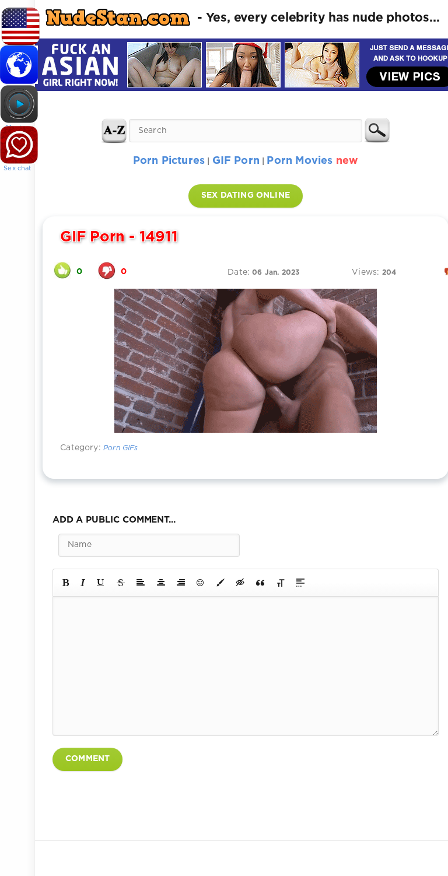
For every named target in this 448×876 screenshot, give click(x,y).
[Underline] (101, 582)
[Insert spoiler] (300, 582)
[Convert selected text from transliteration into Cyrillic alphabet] (280, 582)
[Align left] (140, 582)
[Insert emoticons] (201, 582)
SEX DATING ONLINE (245, 195)
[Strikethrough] (121, 582)
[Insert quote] (260, 582)
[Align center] (161, 582)
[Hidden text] (240, 582)
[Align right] (181, 582)
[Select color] (220, 582)
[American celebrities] (17, 23)
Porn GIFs (120, 448)
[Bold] (66, 582)
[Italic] (83, 582)
